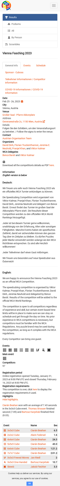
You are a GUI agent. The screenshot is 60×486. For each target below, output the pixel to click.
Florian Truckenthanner (26, 145)
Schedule (41, 65)
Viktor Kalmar (38, 148)
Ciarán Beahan (10, 405)
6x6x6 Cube (13, 448)
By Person (16, 37)
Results (12, 17)
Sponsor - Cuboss (14, 72)
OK (29, 483)
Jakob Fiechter (38, 466)
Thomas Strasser (37, 408)
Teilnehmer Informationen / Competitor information (25, 81)
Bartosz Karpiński (31, 412)
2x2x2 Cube (13, 435)
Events (27, 65)
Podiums (16, 24)
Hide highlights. (10, 399)
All (12, 30)
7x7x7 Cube (13, 453)
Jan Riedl (35, 457)
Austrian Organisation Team (17, 138)
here (51, 165)
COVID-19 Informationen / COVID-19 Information (24, 91)
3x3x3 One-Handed (17, 462)
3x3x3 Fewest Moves (18, 457)
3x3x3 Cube (13, 430)
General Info (11, 65)
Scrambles (14, 44)
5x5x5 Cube (13, 444)
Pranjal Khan (19, 148)
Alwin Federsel (38, 435)
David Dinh (8, 145)
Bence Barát (8, 155)
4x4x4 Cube (13, 439)
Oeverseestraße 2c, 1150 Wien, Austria (22, 121)
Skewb (10, 466)
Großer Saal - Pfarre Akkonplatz (18, 115)
